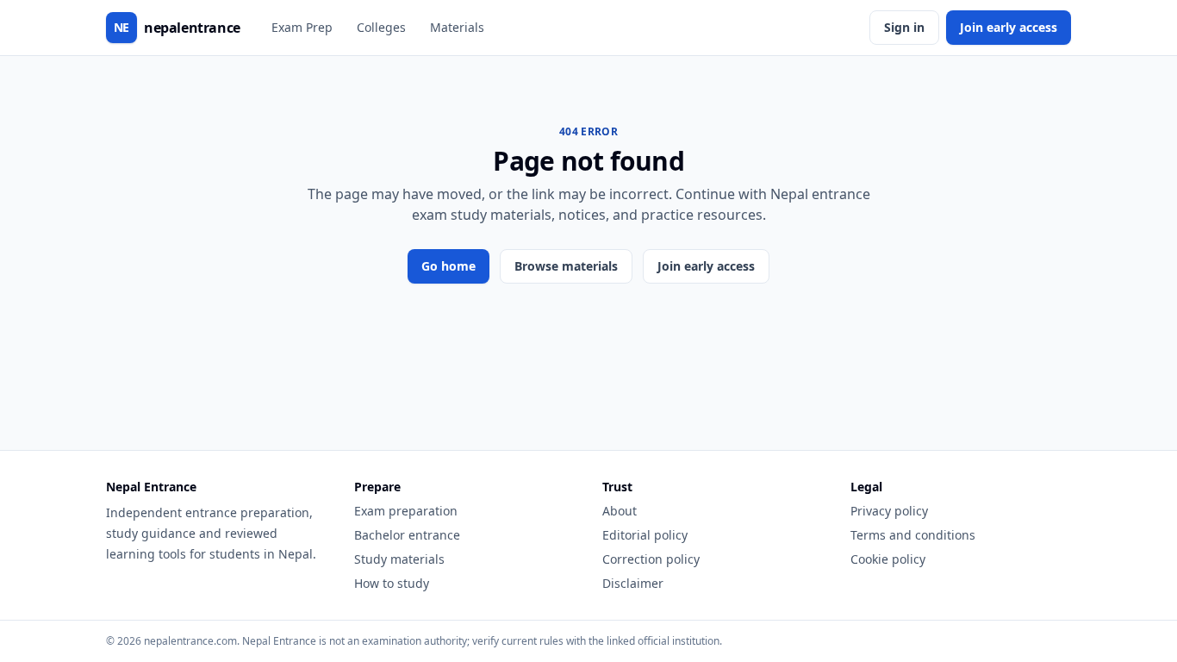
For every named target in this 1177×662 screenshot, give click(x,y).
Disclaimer (632, 583)
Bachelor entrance (407, 535)
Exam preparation (406, 511)
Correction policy (651, 559)
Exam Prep (302, 27)
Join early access (1008, 27)
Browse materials (566, 266)
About (619, 511)
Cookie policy (887, 559)
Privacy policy (889, 511)
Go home (448, 266)
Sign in (904, 27)
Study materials (399, 559)
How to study (391, 583)
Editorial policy (645, 535)
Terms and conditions (912, 535)
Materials (457, 27)
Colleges (381, 27)
